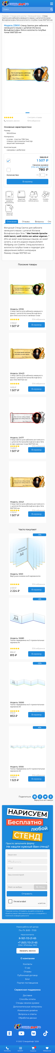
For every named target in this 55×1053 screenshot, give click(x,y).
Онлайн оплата (45, 200)
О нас (27, 968)
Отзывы (26, 221)
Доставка (27, 995)
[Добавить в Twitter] (45, 796)
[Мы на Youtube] (21, 1033)
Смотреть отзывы (35, 117)
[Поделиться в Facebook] (40, 796)
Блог (27, 979)
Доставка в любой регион (33, 200)
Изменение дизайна (27, 1010)
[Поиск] (51, 9)
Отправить (27, 894)
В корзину (37, 325)
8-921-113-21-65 (27, 938)
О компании (28, 958)
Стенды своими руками (27, 1003)
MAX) (35, 945)
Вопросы (39, 221)
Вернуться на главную (43, 800)
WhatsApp (27, 945)
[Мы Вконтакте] (33, 1033)
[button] (27, 112)
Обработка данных (27, 1018)
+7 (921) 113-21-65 (27, 942)
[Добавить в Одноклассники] (50, 796)
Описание (12, 221)
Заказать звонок (13, 121)
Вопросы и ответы (27, 1014)
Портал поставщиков (27, 983)
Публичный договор (27, 975)
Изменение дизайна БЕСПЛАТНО (9, 201)
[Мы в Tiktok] (45, 1033)
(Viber (20, 945)
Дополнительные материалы (27, 1006)
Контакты (27, 964)
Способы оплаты (27, 999)
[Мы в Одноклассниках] (9, 1033)
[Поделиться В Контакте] (34, 796)
